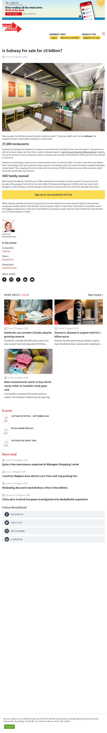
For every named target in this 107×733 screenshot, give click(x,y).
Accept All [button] (9, 726)
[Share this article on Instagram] (11, 279)
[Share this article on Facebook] (4, 279)
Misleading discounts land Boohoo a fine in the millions (35, 487)
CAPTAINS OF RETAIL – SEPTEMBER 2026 (30, 416)
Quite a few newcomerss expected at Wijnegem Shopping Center (40, 464)
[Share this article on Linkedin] (25, 279)
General (9, 460)
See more (94, 295)
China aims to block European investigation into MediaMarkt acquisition (45, 499)
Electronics (10, 495)
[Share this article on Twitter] (18, 279)
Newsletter (89, 34)
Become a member (70, 37)
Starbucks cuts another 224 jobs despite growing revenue (28, 334)
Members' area (57, 34)
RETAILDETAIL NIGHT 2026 (24, 440)
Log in (54, 37)
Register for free (91, 37)
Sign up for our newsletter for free (53, 194)
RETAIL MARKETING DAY (22, 428)
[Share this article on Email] (32, 279)
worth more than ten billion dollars (79, 152)
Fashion (9, 483)
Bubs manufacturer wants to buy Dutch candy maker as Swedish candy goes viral (27, 385)
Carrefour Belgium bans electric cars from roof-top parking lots (39, 476)
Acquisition (8, 259)
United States (9, 267)
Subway (6, 251)
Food (8, 56)
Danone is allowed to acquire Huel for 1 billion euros (77, 334)
